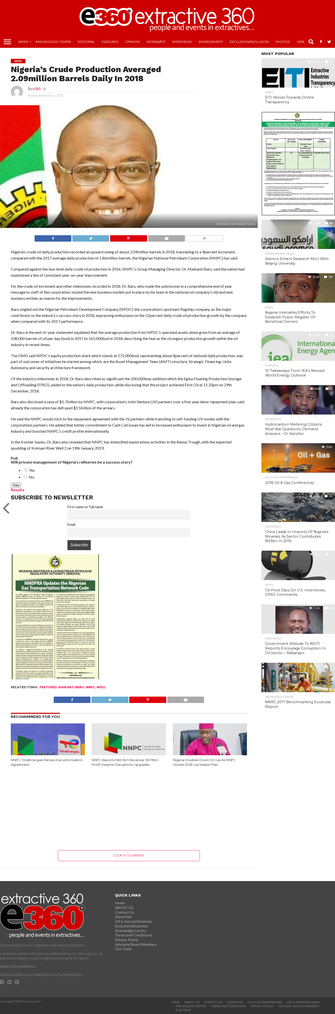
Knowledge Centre (53, 42)
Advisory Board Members (136, 944)
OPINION (132, 42)
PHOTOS (283, 42)
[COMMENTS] (204, 237)
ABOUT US (124, 908)
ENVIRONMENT (211, 42)
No (31, 477)
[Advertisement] (129, 808)
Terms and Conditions (133, 935)
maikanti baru (71, 687)
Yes (31, 470)
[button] (129, 180)
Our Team (123, 949)
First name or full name (85, 507)
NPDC (101, 687)
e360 (36, 89)
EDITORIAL (86, 42)
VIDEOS (303, 42)
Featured (48, 687)
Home (120, 903)
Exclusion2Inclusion (249, 42)
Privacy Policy (126, 940)
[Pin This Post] (128, 237)
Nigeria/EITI (156, 42)
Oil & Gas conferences (133, 921)
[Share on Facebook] (53, 237)
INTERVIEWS (182, 42)
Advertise (123, 917)
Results (17, 489)
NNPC (90, 687)
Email (71, 524)
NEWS (23, 42)
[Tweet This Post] (90, 237)
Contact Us (124, 912)
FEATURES (110, 42)
